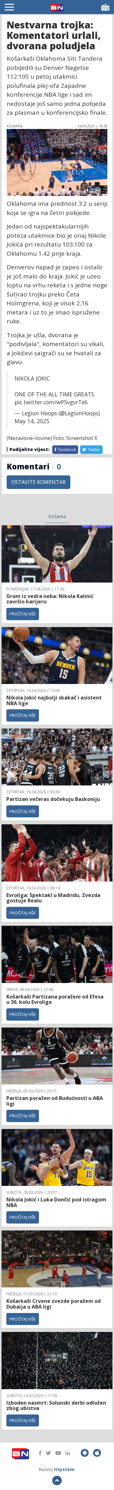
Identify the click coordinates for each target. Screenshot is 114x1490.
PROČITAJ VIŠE (23, 614)
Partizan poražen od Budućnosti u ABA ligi (54, 1101)
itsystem (64, 1469)
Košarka (57, 516)
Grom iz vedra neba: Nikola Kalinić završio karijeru (49, 599)
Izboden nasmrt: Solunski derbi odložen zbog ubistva (56, 1405)
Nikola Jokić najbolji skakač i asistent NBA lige (54, 700)
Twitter (93, 449)
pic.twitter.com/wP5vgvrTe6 (51, 402)
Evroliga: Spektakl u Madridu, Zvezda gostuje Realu (53, 898)
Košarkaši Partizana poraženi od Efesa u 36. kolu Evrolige (55, 999)
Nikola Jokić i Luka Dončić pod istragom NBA (56, 1202)
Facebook (66, 449)
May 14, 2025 (32, 421)
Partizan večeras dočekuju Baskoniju (53, 799)
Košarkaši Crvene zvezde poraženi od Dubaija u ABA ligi (53, 1304)
